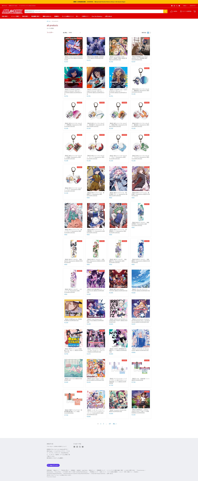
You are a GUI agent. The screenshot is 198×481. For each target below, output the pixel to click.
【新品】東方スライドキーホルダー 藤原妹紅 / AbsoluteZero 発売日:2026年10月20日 (140, 125)
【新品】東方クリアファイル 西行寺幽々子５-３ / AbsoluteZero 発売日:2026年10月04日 (118, 194)
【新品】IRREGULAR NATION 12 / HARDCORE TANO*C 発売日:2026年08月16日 (118, 320)
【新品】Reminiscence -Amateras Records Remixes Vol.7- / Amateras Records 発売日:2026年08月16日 (141, 320)
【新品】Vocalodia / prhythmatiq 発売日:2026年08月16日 (117, 410)
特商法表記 (49, 470)
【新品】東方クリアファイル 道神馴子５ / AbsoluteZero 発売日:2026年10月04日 (95, 194)
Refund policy (50, 472)
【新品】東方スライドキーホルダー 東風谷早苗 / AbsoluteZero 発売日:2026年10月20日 (118, 125)
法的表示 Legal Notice (82, 470)
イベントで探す (15, 16)
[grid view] (148, 33)
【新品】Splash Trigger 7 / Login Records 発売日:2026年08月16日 (95, 379)
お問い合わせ (108, 16)
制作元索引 (25, 16)
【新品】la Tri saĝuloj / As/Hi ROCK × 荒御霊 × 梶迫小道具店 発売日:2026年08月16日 (118, 58)
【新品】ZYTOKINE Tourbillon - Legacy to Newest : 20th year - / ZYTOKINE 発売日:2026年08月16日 (73, 92)
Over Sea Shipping (97, 16)
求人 (77, 16)
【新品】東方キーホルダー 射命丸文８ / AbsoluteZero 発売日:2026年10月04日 (73, 261)
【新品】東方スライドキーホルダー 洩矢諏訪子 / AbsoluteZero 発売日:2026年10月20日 (95, 125)
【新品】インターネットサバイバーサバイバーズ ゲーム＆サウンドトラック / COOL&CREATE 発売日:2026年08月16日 (95, 412)
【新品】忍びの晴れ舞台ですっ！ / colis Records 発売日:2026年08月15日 (96, 291)
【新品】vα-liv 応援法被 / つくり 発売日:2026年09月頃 (140, 379)
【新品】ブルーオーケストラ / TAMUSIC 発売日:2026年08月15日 (141, 290)
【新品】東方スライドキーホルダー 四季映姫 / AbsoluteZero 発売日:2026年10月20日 (73, 125)
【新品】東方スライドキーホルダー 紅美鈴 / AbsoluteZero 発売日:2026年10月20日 (73, 157)
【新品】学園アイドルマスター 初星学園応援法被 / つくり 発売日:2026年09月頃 (73, 411)
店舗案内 (56, 16)
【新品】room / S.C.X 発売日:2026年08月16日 (73, 379)
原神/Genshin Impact (13, 5)
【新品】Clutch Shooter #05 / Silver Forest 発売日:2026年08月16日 (95, 320)
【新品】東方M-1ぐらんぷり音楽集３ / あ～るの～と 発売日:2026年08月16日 (73, 350)
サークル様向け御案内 (112, 472)
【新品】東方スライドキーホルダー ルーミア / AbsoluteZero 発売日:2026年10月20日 (95, 157)
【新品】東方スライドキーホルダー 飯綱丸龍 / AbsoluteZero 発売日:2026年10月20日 (140, 90)
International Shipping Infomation (54, 473)
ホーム (48, 21)
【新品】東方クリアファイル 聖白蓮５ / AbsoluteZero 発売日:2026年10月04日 (141, 194)
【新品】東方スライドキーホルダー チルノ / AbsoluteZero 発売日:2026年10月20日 (118, 157)
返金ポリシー (57, 470)
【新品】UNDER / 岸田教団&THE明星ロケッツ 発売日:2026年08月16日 (118, 350)
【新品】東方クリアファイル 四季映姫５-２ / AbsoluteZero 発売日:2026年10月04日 (118, 231)
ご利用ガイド (85, 16)
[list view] (150, 33)
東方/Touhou (4, 5)
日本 (192, 5)
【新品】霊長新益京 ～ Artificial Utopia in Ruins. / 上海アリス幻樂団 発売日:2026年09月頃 (140, 411)
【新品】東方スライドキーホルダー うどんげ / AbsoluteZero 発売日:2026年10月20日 (140, 157)
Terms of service (140, 470)
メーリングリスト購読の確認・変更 (115, 470)
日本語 (184, 5)
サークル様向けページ (68, 16)
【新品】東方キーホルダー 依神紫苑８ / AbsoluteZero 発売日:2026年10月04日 (141, 261)
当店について (103, 472)
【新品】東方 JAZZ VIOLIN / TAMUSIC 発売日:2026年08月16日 (118, 290)
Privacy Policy (58, 472)
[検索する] (165, 11)
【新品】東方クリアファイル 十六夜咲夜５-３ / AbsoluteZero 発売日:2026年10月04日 (96, 231)
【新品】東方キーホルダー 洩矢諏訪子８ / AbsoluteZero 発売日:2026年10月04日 (118, 261)
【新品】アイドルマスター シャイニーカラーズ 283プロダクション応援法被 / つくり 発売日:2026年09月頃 (118, 381)
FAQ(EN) (136, 472)
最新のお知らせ (47, 16)
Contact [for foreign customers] (98, 473)
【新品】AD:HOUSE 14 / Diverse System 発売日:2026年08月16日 (140, 349)
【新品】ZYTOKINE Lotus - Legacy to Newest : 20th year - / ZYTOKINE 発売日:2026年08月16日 (118, 92)
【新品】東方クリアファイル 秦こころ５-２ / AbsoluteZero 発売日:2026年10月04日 (73, 231)
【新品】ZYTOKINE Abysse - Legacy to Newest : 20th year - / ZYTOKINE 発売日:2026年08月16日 (95, 92)
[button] (186, 11)
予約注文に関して (65, 470)
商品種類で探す (35, 16)
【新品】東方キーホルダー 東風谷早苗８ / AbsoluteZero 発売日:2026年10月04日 (140, 224)
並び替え (65, 32)
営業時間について (101, 470)
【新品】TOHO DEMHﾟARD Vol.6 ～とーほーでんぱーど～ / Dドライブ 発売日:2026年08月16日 (96, 350)
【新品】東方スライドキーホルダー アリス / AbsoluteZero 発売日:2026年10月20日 (73, 189)
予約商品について (94, 472)
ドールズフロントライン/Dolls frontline (27, 5)
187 (110, 424)
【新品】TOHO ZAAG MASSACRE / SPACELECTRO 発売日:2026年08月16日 (73, 58)
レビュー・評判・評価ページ (125, 472)
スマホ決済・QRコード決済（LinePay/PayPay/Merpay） (75, 472)
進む (114, 424)
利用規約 (73, 470)
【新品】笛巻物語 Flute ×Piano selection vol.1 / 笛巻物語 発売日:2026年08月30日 (140, 58)
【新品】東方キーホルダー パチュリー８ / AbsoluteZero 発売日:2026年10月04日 (73, 291)
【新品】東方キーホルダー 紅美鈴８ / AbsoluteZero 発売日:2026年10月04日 (96, 261)
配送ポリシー (92, 470)
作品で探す (5, 16)
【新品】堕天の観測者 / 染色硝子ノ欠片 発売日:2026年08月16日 (95, 57)
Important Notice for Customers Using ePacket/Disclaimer (76, 473)
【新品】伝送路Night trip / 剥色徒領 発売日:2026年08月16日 (73, 319)
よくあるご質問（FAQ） (129, 470)
